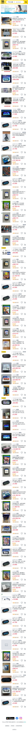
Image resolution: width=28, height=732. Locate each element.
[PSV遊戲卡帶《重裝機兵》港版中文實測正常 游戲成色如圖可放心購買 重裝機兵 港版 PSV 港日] (6, 575)
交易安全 (14, 729)
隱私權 (12, 725)
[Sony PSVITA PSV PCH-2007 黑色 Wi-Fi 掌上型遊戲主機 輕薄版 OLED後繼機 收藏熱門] (6, 414)
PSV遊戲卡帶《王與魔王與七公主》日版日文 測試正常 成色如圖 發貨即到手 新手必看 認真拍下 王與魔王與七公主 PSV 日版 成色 (19, 307)
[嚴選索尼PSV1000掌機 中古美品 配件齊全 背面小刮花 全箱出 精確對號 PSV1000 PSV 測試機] (6, 160)
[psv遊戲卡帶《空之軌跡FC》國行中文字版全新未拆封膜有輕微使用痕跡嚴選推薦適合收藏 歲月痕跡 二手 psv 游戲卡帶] (6, 206)
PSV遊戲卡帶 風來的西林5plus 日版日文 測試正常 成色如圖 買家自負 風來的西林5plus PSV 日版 (19, 538)
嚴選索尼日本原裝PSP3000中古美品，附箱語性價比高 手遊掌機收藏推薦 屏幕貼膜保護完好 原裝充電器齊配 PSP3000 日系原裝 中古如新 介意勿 (19, 585)
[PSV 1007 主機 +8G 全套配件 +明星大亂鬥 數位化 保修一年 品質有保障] (6, 148)
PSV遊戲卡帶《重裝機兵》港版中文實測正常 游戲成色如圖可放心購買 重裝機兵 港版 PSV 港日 (19, 573)
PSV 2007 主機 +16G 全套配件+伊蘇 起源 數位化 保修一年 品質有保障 (18, 561)
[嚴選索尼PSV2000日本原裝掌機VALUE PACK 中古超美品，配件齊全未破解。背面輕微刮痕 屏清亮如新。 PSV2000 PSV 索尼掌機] (6, 494)
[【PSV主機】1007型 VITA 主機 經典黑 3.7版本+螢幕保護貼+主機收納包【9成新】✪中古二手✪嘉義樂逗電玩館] (6, 102)
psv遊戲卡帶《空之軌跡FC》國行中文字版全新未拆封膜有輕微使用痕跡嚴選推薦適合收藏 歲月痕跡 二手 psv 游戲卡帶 (19, 203)
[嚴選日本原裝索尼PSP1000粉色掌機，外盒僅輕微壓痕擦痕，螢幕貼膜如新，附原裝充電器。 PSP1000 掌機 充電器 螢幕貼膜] (6, 448)
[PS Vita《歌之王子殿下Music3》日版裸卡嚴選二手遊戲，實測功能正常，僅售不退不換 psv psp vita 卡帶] (6, 263)
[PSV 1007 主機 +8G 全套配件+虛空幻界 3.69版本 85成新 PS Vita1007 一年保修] (6, 645)
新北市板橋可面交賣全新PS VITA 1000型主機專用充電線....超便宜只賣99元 (19, 134)
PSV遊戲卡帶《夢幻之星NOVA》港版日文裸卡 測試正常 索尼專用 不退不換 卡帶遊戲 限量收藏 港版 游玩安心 (18, 330)
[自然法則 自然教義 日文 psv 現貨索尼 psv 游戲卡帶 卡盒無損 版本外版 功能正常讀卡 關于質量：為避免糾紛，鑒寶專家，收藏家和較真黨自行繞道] (6, 668)
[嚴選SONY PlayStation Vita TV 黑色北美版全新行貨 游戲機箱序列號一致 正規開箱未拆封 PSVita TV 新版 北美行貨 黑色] (6, 21)
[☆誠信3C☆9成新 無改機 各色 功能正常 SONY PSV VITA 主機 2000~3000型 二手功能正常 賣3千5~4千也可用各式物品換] (6, 229)
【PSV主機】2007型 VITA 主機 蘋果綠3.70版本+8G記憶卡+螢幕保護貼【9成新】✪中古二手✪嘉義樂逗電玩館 (19, 65)
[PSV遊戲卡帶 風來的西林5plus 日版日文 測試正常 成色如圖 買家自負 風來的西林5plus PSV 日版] (6, 541)
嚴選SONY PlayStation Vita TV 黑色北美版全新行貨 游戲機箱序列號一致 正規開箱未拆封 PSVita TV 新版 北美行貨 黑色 (19, 19)
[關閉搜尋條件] (14, 2)
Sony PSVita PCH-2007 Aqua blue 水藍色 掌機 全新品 (18, 76)
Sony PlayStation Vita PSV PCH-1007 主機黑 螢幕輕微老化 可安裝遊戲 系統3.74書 (19, 434)
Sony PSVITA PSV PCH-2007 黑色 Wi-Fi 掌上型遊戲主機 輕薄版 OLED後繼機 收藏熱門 (19, 411)
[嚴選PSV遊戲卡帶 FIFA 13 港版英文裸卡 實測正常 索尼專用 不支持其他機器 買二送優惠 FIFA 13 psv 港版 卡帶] (6, 194)
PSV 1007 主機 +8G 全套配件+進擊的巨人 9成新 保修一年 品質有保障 (19, 631)
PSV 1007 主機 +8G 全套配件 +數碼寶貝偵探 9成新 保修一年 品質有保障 (19, 700)
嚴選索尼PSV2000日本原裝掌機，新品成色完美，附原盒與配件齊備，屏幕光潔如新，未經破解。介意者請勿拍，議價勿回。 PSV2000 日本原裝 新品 (19, 377)
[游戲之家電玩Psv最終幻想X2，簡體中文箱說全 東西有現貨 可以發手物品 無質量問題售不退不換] (6, 90)
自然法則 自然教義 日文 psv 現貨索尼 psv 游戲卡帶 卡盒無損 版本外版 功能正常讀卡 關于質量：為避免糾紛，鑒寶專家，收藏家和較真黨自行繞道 (19, 665)
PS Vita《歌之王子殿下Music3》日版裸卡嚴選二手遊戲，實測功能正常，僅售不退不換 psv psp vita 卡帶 (19, 261)
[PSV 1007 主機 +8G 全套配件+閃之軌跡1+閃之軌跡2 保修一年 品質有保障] (6, 125)
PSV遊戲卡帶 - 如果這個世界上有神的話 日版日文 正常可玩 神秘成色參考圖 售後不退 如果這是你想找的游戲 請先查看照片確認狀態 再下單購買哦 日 (19, 504)
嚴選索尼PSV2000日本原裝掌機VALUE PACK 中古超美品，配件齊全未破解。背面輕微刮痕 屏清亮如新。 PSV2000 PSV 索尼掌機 (19, 492)
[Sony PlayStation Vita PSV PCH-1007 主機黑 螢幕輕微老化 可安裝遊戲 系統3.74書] (6, 437)
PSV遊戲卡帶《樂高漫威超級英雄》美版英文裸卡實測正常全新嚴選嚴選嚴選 (19, 42)
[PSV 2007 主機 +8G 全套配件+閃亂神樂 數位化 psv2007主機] (6, 483)
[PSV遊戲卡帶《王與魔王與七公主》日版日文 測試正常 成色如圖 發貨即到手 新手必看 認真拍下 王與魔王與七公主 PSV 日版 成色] (6, 310)
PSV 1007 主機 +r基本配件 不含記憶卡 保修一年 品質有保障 (18, 180)
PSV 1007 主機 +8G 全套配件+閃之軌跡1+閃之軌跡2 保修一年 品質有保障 (19, 123)
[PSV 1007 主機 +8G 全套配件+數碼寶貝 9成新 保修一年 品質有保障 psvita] (6, 610)
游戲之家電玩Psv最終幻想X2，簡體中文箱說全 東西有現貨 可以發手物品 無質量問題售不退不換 (18, 88)
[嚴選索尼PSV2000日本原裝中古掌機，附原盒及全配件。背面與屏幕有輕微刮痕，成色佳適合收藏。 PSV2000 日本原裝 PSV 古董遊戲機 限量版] (6, 691)
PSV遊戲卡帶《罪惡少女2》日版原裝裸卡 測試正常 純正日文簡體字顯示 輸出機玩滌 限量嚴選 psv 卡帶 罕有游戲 (19, 319)
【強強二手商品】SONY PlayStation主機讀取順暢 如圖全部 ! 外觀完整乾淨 (18, 30)
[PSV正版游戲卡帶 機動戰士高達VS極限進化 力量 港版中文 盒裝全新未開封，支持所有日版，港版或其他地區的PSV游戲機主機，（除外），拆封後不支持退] (6, 171)
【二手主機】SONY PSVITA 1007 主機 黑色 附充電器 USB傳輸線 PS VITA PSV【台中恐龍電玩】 (19, 354)
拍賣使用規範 (19, 725)
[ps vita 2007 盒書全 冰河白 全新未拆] (6, 529)
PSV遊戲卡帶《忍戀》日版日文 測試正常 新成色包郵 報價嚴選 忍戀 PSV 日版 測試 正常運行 (19, 654)
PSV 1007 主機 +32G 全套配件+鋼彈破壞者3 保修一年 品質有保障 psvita (18, 284)
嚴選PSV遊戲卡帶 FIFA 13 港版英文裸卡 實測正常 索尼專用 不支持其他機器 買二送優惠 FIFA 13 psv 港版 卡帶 (19, 192)
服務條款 (7, 725)
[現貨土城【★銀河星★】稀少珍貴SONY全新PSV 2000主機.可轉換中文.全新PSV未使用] (6, 552)
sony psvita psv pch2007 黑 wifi (18, 677)
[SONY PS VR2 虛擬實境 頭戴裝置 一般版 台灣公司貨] (6, 598)
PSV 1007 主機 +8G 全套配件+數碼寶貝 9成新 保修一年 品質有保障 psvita (19, 608)
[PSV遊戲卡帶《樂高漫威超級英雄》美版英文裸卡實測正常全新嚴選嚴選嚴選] (6, 44)
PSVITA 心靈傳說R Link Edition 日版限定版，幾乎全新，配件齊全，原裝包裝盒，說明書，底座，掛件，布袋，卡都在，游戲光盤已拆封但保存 (19, 342)
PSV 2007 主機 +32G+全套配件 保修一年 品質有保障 (19, 296)
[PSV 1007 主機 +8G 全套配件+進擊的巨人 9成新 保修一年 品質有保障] (6, 633)
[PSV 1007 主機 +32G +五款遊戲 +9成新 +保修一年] (6, 622)
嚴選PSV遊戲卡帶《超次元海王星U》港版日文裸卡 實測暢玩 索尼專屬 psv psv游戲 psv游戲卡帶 (19, 215)
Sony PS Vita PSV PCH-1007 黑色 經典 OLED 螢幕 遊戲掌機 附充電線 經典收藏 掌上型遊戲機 (19, 423)
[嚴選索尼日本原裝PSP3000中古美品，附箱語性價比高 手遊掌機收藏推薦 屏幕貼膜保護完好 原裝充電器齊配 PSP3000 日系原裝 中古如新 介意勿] (6, 587)
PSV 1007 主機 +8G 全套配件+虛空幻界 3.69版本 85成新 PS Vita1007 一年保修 (19, 642)
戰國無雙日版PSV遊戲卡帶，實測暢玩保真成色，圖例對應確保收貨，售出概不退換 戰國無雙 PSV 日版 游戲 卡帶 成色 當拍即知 (19, 458)
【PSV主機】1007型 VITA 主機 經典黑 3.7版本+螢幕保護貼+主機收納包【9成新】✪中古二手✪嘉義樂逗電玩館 (18, 99)
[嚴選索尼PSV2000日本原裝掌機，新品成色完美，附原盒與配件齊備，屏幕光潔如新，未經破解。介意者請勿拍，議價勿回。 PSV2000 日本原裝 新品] (6, 379)
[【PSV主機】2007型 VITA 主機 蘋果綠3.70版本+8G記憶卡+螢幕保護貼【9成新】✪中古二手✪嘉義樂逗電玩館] (6, 67)
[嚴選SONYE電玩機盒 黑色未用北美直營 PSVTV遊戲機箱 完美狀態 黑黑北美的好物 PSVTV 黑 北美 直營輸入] (6, 518)
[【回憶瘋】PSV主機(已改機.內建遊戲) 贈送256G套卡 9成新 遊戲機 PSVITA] (6, 113)
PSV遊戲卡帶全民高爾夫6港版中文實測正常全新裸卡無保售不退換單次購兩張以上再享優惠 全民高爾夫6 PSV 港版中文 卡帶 (19, 238)
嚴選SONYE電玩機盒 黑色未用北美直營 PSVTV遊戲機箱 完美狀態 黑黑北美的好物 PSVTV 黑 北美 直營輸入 (19, 515)
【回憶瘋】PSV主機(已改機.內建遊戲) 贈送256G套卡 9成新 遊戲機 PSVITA (18, 111)
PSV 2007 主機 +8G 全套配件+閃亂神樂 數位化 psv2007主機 (19, 481)
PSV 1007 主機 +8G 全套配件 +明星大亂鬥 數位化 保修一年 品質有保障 (19, 146)
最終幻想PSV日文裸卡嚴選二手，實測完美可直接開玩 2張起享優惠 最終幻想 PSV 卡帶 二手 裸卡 (19, 469)
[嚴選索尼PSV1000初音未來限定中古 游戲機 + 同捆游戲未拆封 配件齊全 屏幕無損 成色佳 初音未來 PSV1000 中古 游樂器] (6, 367)
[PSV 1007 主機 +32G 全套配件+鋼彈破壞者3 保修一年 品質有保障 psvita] (6, 287)
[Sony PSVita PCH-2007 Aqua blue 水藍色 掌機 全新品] (6, 79)
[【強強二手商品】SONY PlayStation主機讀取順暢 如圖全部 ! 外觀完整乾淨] (6, 32)
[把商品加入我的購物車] (25, 25)
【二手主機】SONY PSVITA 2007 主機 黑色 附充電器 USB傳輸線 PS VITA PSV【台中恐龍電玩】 (19, 400)
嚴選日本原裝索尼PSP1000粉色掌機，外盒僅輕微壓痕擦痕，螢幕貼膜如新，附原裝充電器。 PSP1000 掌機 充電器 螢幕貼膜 (19, 446)
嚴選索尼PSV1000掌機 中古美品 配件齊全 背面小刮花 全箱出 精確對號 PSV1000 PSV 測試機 (18, 157)
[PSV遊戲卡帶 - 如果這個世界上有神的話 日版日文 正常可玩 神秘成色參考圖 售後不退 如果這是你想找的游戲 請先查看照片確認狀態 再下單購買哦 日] (6, 506)
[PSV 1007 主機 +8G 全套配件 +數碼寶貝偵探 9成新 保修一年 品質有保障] (6, 702)
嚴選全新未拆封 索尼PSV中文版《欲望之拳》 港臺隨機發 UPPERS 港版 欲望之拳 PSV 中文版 (19, 273)
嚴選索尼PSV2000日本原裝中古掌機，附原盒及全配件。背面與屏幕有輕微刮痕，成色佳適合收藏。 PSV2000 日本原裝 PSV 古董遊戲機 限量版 (19, 689)
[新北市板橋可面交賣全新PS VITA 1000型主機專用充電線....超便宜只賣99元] (6, 136)
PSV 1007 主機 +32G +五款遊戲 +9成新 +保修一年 (18, 619)
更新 (25, 722)
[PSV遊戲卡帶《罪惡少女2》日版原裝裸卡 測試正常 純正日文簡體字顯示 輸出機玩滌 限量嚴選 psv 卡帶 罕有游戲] (6, 321)
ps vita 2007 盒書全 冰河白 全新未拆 (19, 527)
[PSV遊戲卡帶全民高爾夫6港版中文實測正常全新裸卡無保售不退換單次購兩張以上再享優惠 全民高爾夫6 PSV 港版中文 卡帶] (6, 240)
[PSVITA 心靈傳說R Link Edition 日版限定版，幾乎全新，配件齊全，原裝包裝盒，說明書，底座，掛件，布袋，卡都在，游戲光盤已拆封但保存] (6, 344)
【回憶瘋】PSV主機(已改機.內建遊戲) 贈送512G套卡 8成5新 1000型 (18, 388)
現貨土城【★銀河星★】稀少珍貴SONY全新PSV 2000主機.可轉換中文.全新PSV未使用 (19, 550)
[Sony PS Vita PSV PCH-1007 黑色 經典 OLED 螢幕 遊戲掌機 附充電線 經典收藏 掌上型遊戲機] (6, 425)
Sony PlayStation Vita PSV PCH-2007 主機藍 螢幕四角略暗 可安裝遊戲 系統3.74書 (19, 53)
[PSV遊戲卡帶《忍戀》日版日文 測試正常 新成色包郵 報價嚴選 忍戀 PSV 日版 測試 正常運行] (6, 656)
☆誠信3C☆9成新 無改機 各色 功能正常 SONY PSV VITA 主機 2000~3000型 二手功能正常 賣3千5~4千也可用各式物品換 (19, 227)
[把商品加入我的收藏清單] (22, 25)
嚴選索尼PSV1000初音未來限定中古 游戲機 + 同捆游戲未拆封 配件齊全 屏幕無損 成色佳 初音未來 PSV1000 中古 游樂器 (19, 365)
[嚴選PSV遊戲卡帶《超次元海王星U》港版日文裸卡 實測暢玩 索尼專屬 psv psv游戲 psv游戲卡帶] (6, 217)
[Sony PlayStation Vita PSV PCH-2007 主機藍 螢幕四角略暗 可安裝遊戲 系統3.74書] (6, 56)
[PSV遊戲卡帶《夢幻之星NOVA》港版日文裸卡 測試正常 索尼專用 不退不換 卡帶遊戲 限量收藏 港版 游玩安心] (6, 333)
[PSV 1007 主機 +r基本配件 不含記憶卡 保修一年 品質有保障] (6, 183)
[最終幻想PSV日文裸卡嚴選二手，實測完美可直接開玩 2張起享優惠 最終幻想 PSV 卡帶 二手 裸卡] (6, 471)
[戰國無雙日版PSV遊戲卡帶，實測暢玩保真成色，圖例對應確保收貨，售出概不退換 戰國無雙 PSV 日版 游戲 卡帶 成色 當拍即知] (6, 460)
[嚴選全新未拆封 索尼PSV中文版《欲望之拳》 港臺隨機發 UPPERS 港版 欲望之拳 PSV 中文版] (6, 275)
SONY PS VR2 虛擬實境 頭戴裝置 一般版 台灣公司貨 (19, 596)
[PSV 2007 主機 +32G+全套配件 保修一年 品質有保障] (6, 298)
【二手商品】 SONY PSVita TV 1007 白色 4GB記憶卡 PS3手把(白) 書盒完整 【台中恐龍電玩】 (19, 250)
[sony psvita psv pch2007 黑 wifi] (6, 679)
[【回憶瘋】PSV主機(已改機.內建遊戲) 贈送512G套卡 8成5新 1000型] (6, 391)
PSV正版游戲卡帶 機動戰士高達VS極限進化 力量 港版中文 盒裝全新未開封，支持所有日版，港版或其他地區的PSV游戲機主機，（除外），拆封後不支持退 (19, 169)
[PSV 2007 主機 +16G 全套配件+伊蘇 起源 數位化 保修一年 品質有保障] (6, 564)
